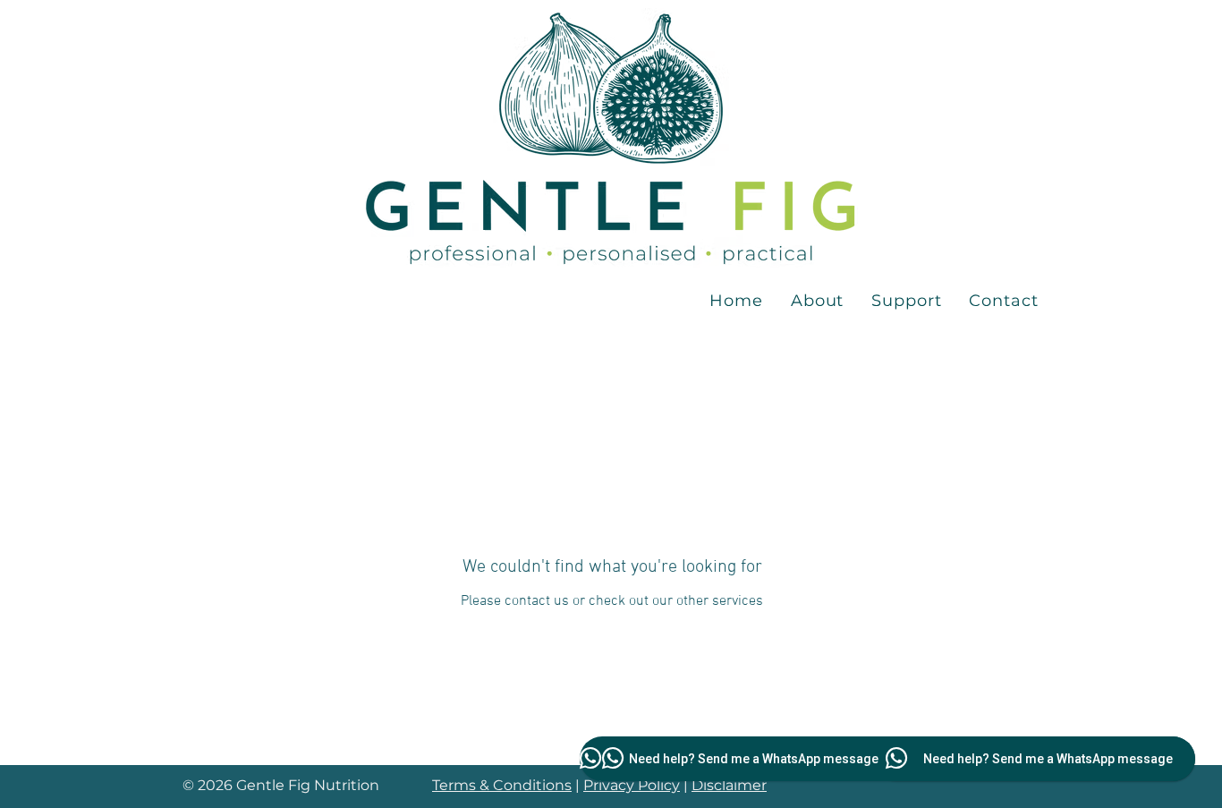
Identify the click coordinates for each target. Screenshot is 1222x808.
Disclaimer (729, 785)
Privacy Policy (631, 785)
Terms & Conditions (502, 785)
